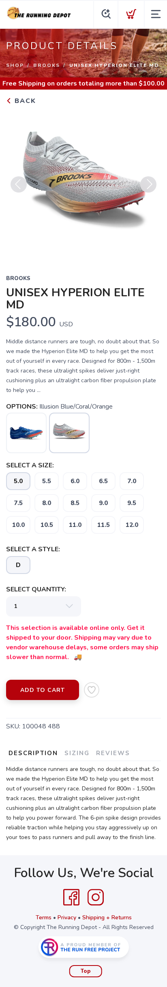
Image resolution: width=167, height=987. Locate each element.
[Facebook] (71, 897)
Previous (19, 184)
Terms (43, 917)
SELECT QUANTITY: (36, 589)
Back (24, 100)
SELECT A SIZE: (30, 465)
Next (148, 184)
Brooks (46, 65)
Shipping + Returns (107, 917)
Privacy (67, 917)
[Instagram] (96, 897)
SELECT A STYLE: (33, 549)
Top (86, 971)
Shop (15, 65)
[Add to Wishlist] (91, 690)
